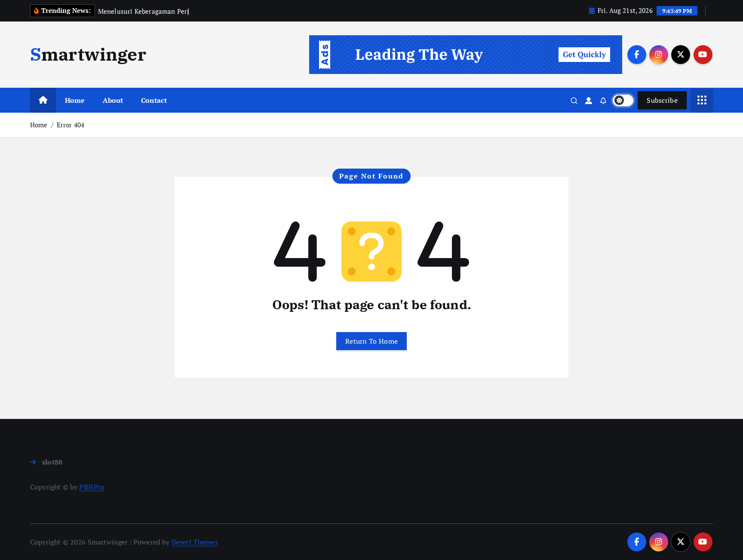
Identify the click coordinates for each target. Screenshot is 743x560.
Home (75, 100)
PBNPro (91, 487)
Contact (154, 100)
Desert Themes (195, 542)
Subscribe (662, 100)
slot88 (52, 462)
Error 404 (70, 124)
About (113, 100)
